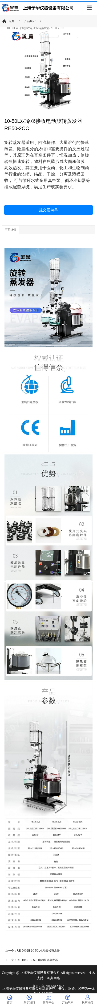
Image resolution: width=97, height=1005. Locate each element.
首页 (11, 21)
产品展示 (30, 21)
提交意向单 (48, 210)
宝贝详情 (10, 229)
